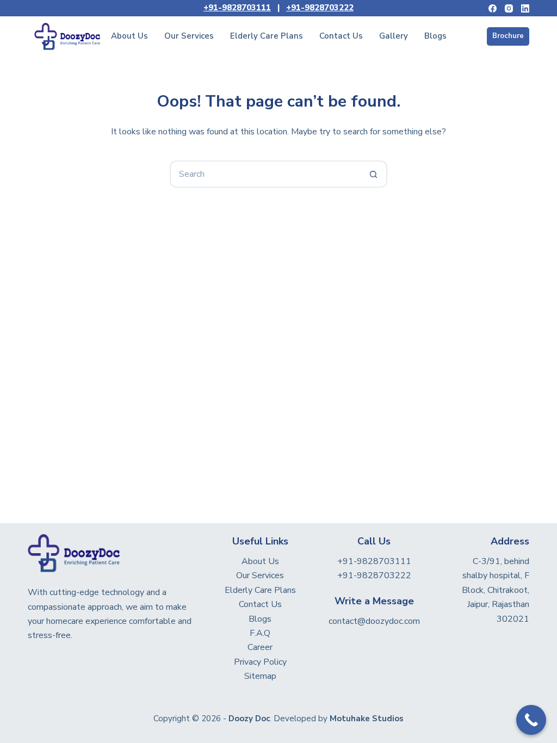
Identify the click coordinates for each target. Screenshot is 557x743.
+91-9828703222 (320, 7)
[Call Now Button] (531, 720)
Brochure (508, 36)
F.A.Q (260, 633)
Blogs (260, 619)
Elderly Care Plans (260, 590)
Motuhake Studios (367, 718)
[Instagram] (509, 8)
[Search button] (373, 174)
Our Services (260, 575)
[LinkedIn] (525, 8)
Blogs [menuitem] (435, 35)
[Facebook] (492, 8)
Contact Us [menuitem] (341, 35)
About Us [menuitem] (129, 35)
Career (260, 647)
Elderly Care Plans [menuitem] (266, 35)
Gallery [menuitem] (393, 35)
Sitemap (260, 676)
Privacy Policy (260, 662)
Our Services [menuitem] (189, 35)
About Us (260, 561)
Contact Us (260, 604)
